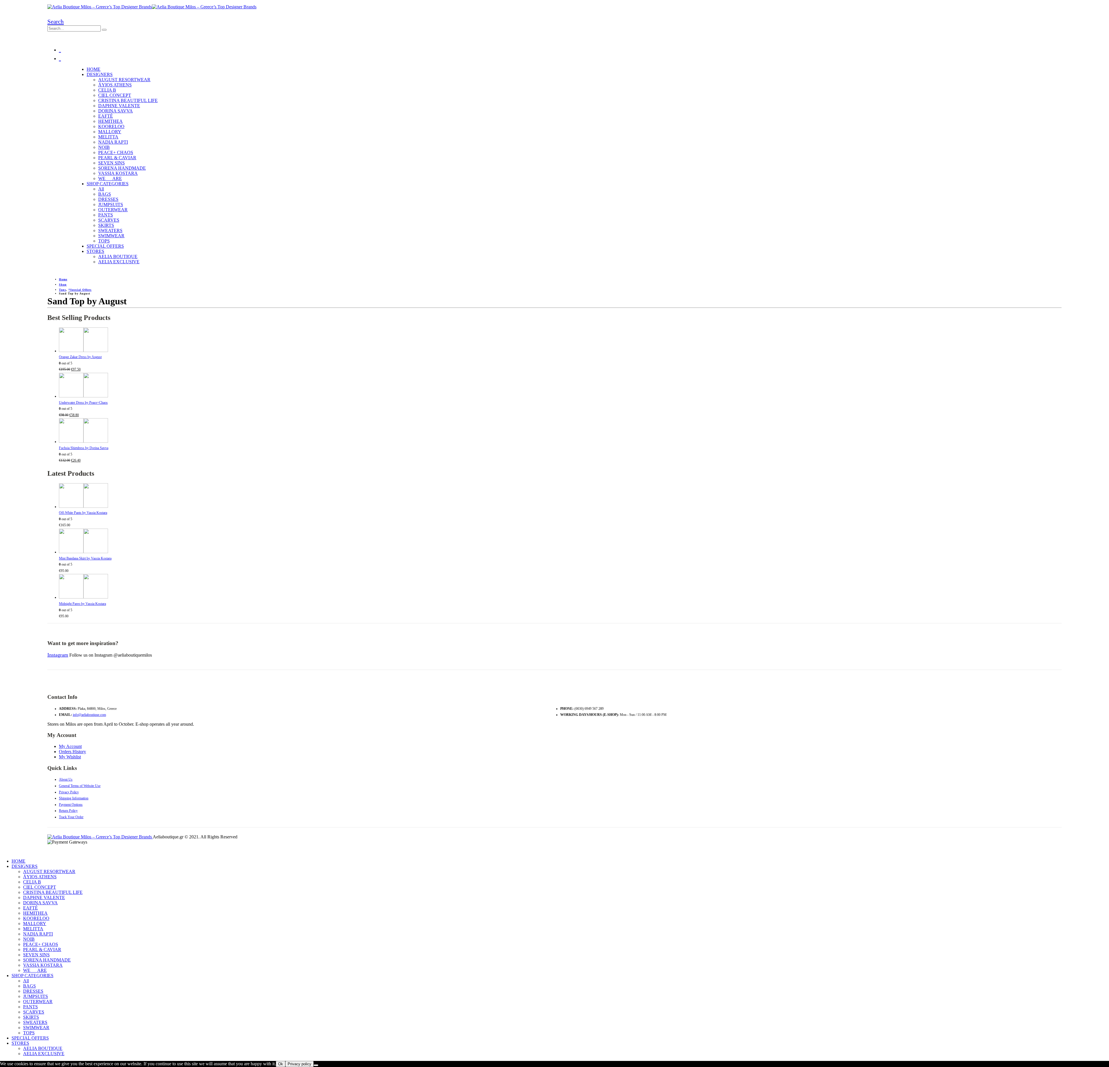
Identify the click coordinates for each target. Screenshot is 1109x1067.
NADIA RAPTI (113, 142)
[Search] (104, 30)
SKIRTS (106, 225)
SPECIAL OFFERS (105, 246)
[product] (560, 340)
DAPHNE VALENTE (119, 105)
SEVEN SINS (111, 162)
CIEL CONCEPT (114, 95)
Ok (280, 1064)
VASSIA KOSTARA (118, 173)
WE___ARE (110, 178)
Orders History (72, 751)
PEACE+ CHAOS (115, 152)
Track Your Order (71, 817)
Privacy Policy (69, 792)
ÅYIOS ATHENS (115, 84)
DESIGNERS (100, 74)
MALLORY (109, 131)
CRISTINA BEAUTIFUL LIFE (128, 100)
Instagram (57, 655)
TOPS (104, 240)
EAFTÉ (105, 116)
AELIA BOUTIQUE (117, 256)
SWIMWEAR (111, 235)
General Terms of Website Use (80, 786)
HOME (94, 69)
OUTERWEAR (113, 209)
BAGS (104, 194)
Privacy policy (299, 1064)
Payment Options (71, 805)
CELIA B (107, 90)
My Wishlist (70, 756)
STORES (95, 251)
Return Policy (68, 811)
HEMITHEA (110, 121)
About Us (65, 779)
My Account (70, 746)
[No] (316, 1065)
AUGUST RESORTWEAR (124, 79)
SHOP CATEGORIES (108, 183)
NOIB (104, 147)
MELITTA (108, 136)
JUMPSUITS (110, 204)
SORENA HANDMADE (122, 168)
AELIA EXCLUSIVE (118, 261)
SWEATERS (110, 230)
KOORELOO (111, 126)
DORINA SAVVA (115, 110)
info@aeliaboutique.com (89, 715)
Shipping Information (73, 798)
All (101, 188)
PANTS (105, 214)
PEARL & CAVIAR (117, 157)
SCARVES (108, 220)
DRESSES (108, 199)
